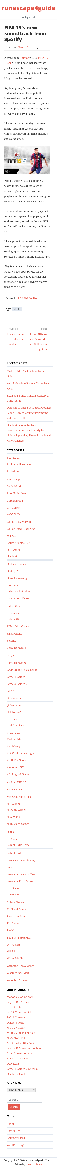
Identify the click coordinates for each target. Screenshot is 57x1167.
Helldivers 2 (14, 712)
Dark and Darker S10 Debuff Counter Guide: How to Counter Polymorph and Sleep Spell (29, 412)
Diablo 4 (12, 556)
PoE (9, 867)
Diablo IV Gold (16, 1074)
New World (13, 816)
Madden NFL (15, 739)
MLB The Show (16, 760)
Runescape (13, 894)
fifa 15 (17, 309)
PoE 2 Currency (16, 1017)
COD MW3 (14, 513)
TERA (10, 929)
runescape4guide (28, 8)
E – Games (13, 585)
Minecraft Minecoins (19, 796)
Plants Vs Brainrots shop (21, 860)
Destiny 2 (12, 571)
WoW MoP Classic (18, 979)
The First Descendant (19, 937)
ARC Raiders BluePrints (21, 1043)
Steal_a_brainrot (16, 916)
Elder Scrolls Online (18, 591)
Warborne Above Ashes (20, 965)
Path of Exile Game (18, 844)
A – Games (13, 458)
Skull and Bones (16, 909)
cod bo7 (11, 535)
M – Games (13, 733)
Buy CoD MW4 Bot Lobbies (24, 1048)
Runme (24, 57)
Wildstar (11, 950)
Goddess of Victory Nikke (22, 669)
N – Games (13, 803)
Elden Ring (13, 606)
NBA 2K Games (16, 809)
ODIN (10, 831)
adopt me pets (15, 479)
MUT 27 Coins (16, 1027)
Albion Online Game (19, 464)
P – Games (13, 838)
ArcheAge (13, 471)
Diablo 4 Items (15, 1022)
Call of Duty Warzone (19, 521)
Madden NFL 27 (16, 782)
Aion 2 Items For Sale (19, 1053)
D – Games (13, 549)
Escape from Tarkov (18, 598)
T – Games (13, 923)
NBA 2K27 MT (16, 1037)
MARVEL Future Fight (20, 753)
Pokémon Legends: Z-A (21, 874)
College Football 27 (18, 542)
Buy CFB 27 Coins (18, 1002)
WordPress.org (15, 1145)
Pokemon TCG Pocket (20, 881)
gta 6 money (14, 697)
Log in (11, 1123)
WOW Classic (15, 957)
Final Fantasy (14, 633)
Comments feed (16, 1137)
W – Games (13, 944)
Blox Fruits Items (17, 493)
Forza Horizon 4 (16, 647)
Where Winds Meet (18, 972)
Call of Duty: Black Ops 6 (22, 528)
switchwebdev (34, 1164)
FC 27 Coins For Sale (19, 1012)
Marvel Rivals (15, 789)
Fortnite (11, 640)
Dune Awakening (17, 578)
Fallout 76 (13, 619)
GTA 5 (11, 690)
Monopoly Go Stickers (20, 996)
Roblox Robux (15, 902)
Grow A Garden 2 (17, 683)
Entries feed (13, 1130)
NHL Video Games (18, 823)
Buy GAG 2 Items (17, 1058)
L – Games (13, 719)
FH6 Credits (14, 1007)
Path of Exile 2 (15, 853)
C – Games (13, 507)
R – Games (13, 888)
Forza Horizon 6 (16, 662)
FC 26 (10, 655)
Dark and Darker (16, 564)
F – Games (13, 613)
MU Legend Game (18, 774)
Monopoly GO (15, 767)
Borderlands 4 (15, 500)
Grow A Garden (16, 676)
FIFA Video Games (27, 297)
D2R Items (13, 1063)
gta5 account (14, 705)
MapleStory (13, 746)
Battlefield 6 (14, 486)
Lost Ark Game (16, 725)
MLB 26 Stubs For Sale (21, 1032)
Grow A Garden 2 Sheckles (22, 1068)
